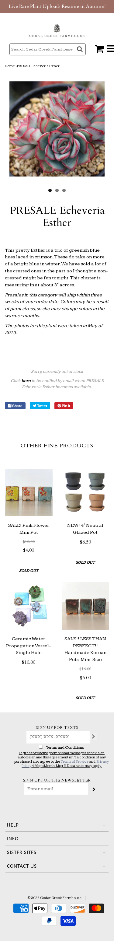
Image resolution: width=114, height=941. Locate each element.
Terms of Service (74, 761)
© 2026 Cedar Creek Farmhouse (54, 898)
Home (10, 66)
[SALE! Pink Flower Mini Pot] (29, 492)
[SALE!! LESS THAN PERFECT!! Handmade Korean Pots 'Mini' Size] (85, 606)
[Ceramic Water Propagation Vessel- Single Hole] (29, 606)
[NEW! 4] (85, 492)
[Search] (80, 54)
